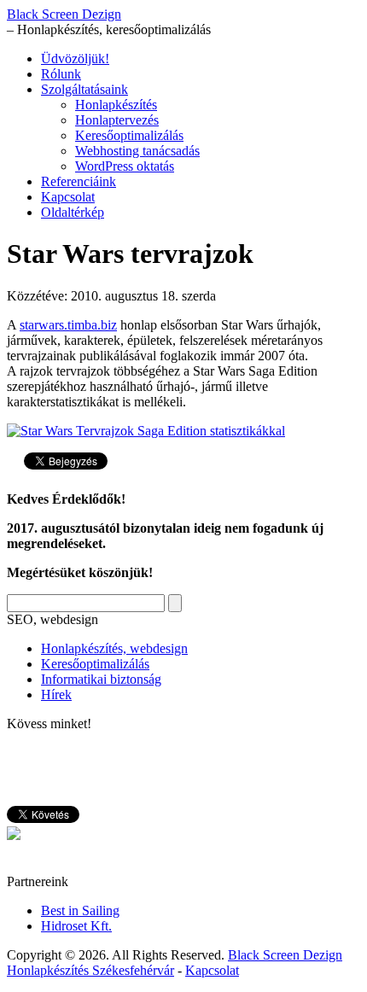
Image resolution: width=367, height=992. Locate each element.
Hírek (56, 694)
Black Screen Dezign (64, 14)
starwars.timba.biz (68, 325)
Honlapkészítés (116, 104)
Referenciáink (78, 181)
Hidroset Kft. (76, 926)
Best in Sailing (80, 910)
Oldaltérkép (72, 212)
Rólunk (61, 74)
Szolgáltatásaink (84, 89)
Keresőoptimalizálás (129, 135)
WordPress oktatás (124, 166)
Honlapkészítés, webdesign (114, 648)
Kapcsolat (68, 197)
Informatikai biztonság (101, 679)
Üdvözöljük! (75, 58)
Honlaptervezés (117, 120)
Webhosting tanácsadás (137, 150)
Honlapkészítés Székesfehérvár (90, 970)
